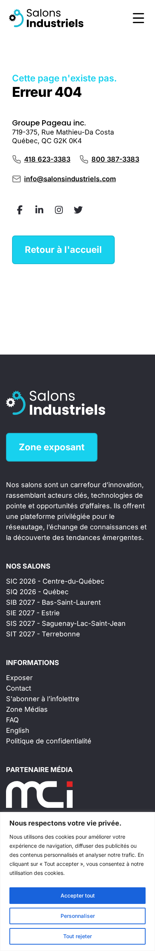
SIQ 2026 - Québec (37, 592)
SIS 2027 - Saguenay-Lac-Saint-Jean (66, 623)
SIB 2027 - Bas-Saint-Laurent (53, 602)
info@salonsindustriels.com (70, 179)
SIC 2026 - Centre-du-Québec (55, 581)
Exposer (19, 678)
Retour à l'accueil (63, 249)
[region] (77, 881)
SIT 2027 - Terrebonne (43, 634)
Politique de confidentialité (48, 741)
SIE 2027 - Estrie (33, 613)
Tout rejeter (77, 936)
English (17, 730)
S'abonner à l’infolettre (42, 699)
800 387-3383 (115, 159)
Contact (18, 688)
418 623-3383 (47, 159)
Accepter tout (78, 895)
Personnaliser (78, 916)
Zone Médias (27, 709)
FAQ (12, 720)
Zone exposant (52, 447)
